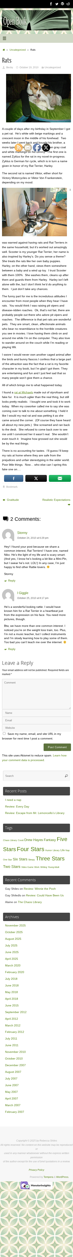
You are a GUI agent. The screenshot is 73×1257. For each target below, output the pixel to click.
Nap (67, 850)
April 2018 (11, 998)
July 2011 (11, 1038)
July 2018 (11, 978)
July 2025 (11, 945)
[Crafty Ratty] (62, 4)
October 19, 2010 (29, 67)
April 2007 (11, 1098)
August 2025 (13, 938)
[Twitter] (57, 4)
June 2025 (12, 952)
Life (62, 850)
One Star (7, 859)
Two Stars (11, 866)
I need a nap (13, 799)
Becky (9, 67)
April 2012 (11, 1018)
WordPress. (62, 1177)
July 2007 (11, 1078)
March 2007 (12, 1105)
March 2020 (12, 965)
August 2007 (13, 1071)
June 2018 (12, 985)
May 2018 (11, 992)
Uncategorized (18, 49)
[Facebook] (51, 4)
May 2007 (11, 1091)
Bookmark (11, 486)
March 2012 (12, 1025)
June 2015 (12, 1005)
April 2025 (11, 958)
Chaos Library (10, 840)
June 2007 (12, 1085)
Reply (11, 580)
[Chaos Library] (68, 4)
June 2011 (11, 1045)
